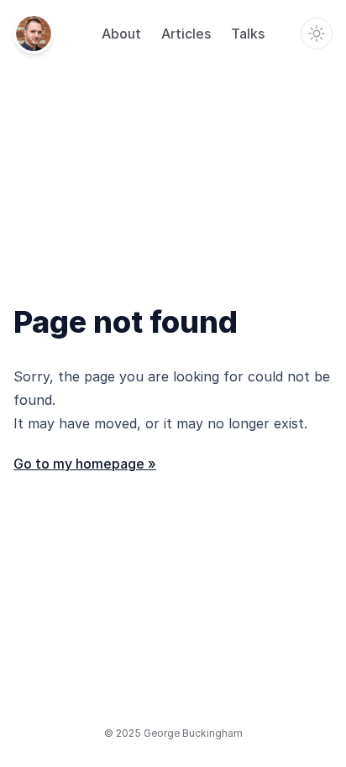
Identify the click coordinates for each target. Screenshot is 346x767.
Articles (186, 33)
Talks (248, 33)
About (121, 33)
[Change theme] (317, 33)
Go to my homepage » (84, 463)
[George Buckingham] (33, 33)
